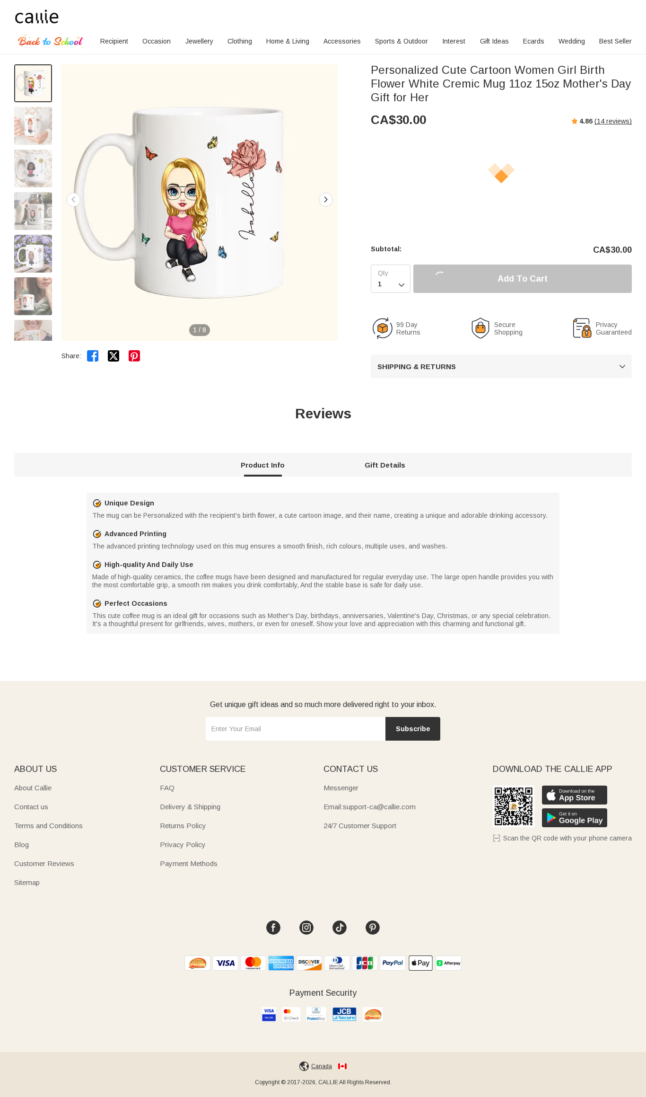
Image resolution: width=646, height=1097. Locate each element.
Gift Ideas (494, 41)
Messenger (340, 788)
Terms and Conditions (48, 826)
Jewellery (199, 41)
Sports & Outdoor (401, 41)
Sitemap (27, 882)
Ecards (533, 41)
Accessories (342, 41)
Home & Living (287, 41)
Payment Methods (189, 863)
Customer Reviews (44, 863)
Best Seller (615, 41)
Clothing (239, 41)
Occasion (156, 41)
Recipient (114, 41)
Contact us (31, 807)
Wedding (572, 41)
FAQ (167, 788)
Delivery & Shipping (190, 807)
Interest (453, 41)
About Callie (33, 788)
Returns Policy (183, 826)
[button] (326, 200)
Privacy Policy (183, 844)
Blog (21, 844)
